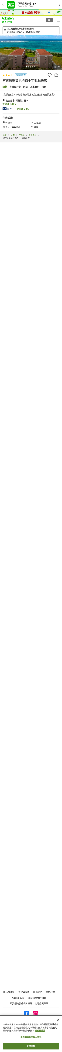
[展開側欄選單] (58, 20)
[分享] (56, 75)
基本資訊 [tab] (34, 87)
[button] (7, 20)
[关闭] (58, 1019)
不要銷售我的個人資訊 (21, 1003)
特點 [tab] (44, 87)
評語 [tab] (25, 87)
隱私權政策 (40, 1030)
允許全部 (31, 1046)
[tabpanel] (31, 110)
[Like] (49, 75)
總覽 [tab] (5, 86)
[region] (31, 1033)
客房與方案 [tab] (15, 87)
